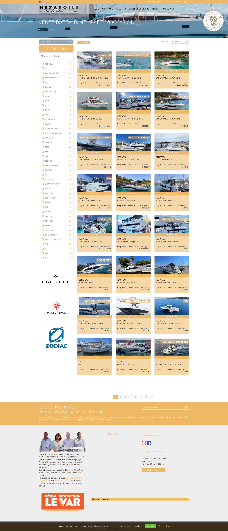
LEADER (58, 142)
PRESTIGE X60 (58, 198)
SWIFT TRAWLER (58, 239)
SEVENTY (58, 221)
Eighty (58, 87)
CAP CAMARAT (58, 73)
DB (58, 82)
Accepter (150, 526)
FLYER (58, 124)
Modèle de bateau (50, 56)
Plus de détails (165, 526)
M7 (58, 156)
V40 (58, 253)
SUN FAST (58, 230)
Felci (58, 114)
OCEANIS (58, 179)
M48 (58, 147)
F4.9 (58, 101)
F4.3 (58, 96)
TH (58, 244)
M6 (58, 151)
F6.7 (58, 110)
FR (43, 2)
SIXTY (58, 225)
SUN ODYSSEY (58, 235)
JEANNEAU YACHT (58, 133)
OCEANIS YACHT (58, 184)
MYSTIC (58, 170)
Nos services (169, 8)
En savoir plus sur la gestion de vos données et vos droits (86, 419)
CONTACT (171, 2)
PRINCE (58, 202)
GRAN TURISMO (58, 128)
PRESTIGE (58, 193)
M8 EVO (58, 161)
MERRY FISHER (58, 165)
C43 (58, 68)
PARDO (58, 188)
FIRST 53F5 (58, 119)
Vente (155, 8)
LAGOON (58, 138)
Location (100, 8)
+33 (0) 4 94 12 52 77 (157, 2)
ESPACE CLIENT (181, 2)
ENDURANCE (58, 91)
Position (175, 41)
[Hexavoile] (59, 7)
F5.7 (58, 105)
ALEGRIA (58, 64)
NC (58, 174)
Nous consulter (105, 85)
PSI (58, 207)
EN (50, 2)
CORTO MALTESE (58, 77)
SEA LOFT (58, 216)
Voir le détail (94, 71)
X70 (58, 258)
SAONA (58, 211)
